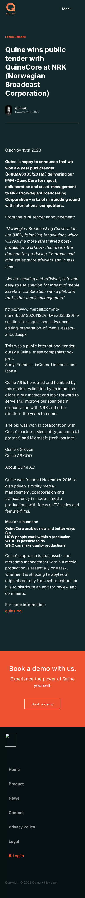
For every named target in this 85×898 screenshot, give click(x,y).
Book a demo (43, 704)
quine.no (13, 611)
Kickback (51, 882)
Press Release (15, 36)
